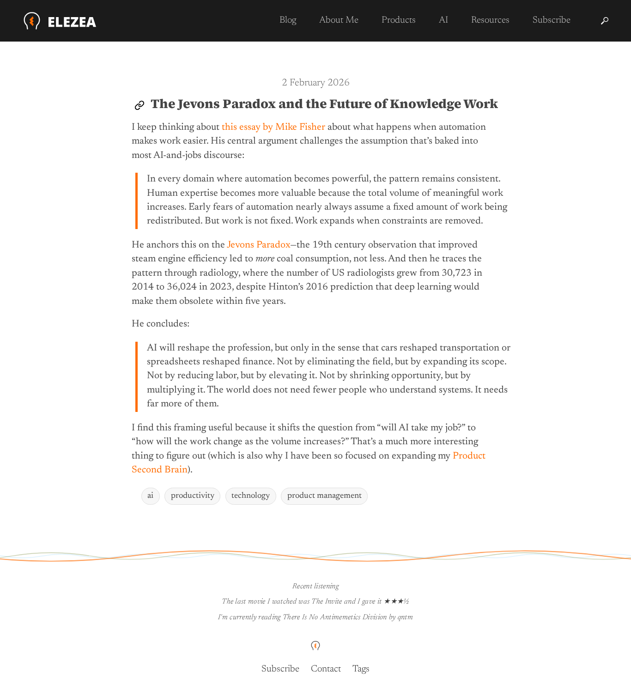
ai (150, 496)
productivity (192, 496)
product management (324, 496)
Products (399, 20)
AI (443, 20)
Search (604, 20)
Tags (361, 669)
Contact (326, 669)
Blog (287, 20)
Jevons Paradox (258, 245)
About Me (338, 20)
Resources (490, 20)
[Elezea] (60, 21)
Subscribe (551, 20)
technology (250, 496)
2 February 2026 (316, 83)
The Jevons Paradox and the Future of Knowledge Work (324, 103)
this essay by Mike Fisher (273, 128)
